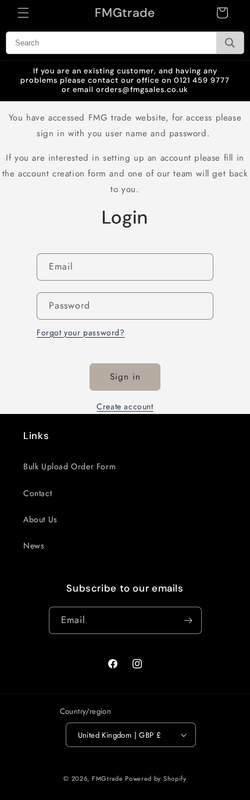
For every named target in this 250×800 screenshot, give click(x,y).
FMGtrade (107, 778)
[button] (23, 13)
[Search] (230, 43)
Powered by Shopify (156, 778)
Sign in (125, 376)
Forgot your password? (81, 332)
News (33, 545)
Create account (125, 406)
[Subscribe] (188, 620)
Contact (37, 493)
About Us (40, 519)
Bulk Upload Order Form (69, 466)
